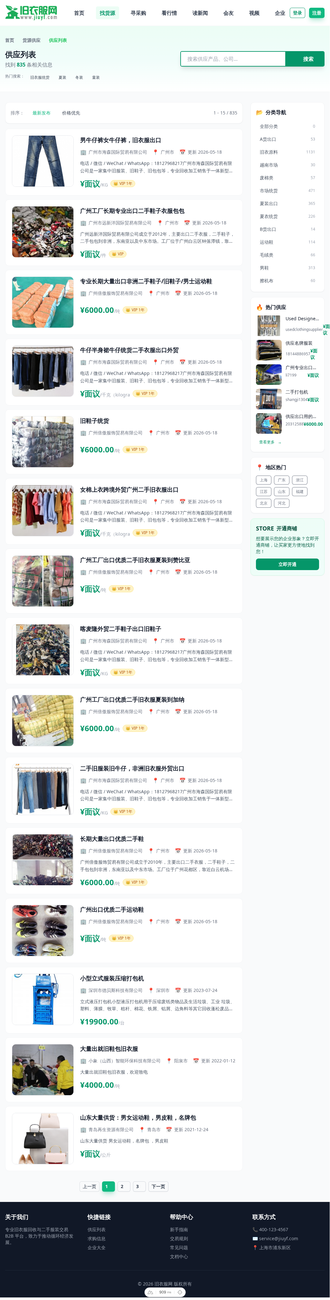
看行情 (169, 12)
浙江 (300, 480)
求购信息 (97, 1238)
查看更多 (270, 442)
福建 (300, 491)
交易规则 (179, 1238)
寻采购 (138, 12)
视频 (254, 12)
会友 (228, 12)
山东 (282, 491)
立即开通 (287, 564)
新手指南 (179, 1229)
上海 (264, 480)
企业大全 (97, 1247)
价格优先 (71, 113)
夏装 (62, 77)
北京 (264, 503)
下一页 (158, 1186)
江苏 (264, 491)
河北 (282, 503)
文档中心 (179, 1256)
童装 (96, 77)
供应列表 (97, 1229)
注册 (316, 13)
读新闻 (200, 12)
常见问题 (179, 1247)
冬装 (79, 77)
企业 (280, 12)
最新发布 (42, 113)
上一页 (89, 1186)
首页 (79, 12)
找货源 (107, 12)
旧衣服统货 (40, 77)
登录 (297, 13)
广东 (282, 480)
